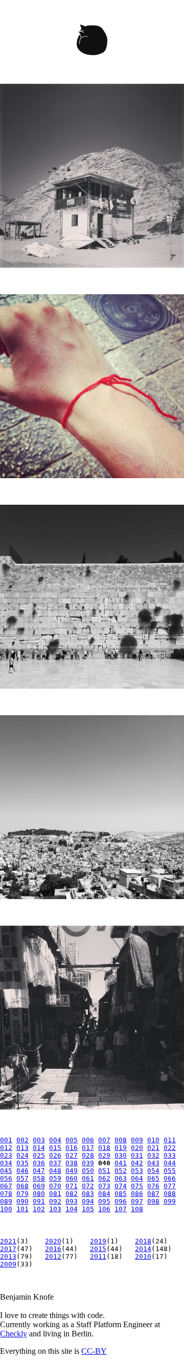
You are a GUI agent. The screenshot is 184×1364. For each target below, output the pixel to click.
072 (88, 1186)
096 (120, 1201)
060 (71, 1178)
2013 (8, 1256)
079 (22, 1193)
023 (6, 1155)
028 (88, 1155)
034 (6, 1163)
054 (153, 1170)
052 (120, 1170)
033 (170, 1155)
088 (170, 1193)
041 (120, 1163)
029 (104, 1155)
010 (153, 1140)
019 (120, 1147)
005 (71, 1140)
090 (22, 1201)
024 (22, 1155)
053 (137, 1170)
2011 (98, 1256)
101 (22, 1209)
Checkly (13, 1333)
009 (137, 1140)
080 (39, 1193)
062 (104, 1178)
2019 (98, 1241)
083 (88, 1193)
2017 (8, 1249)
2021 (8, 1241)
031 (137, 1155)
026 (55, 1155)
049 (71, 1170)
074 (120, 1186)
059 (55, 1178)
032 (153, 1155)
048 (55, 1170)
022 (170, 1147)
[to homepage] (92, 42)
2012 (53, 1256)
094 (88, 1201)
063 (120, 1178)
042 (137, 1163)
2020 (53, 1241)
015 (55, 1147)
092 (55, 1201)
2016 (53, 1249)
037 (55, 1163)
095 (104, 1201)
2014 (143, 1249)
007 (104, 1140)
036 (39, 1163)
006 (88, 1140)
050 (88, 1170)
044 (170, 1163)
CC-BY (94, 1351)
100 (6, 1209)
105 (88, 1209)
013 (22, 1147)
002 (22, 1140)
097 (137, 1201)
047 (39, 1170)
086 (137, 1193)
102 (39, 1209)
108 (137, 1209)
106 (104, 1209)
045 (6, 1170)
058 (39, 1178)
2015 (98, 1249)
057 (22, 1178)
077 (170, 1186)
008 (120, 1140)
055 (170, 1170)
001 (6, 1140)
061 (88, 1178)
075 (137, 1186)
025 (39, 1155)
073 (104, 1186)
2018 (143, 1241)
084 (104, 1193)
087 (153, 1193)
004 (55, 1140)
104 (71, 1209)
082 (71, 1193)
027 (71, 1155)
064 (137, 1178)
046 (22, 1170)
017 (88, 1147)
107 (120, 1209)
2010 (143, 1256)
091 (39, 1201)
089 (6, 1201)
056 (6, 1178)
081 (55, 1193)
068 (22, 1186)
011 (170, 1140)
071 (71, 1186)
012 (6, 1147)
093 (71, 1201)
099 (170, 1201)
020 (137, 1147)
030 (120, 1155)
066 (170, 1178)
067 (6, 1186)
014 (39, 1147)
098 (153, 1201)
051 (104, 1170)
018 (104, 1147)
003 (39, 1140)
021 (153, 1147)
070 (55, 1186)
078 (6, 1193)
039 (88, 1163)
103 (55, 1209)
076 (153, 1186)
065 (153, 1178)
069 (39, 1186)
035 (22, 1163)
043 (153, 1163)
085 (120, 1193)
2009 (8, 1264)
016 (71, 1147)
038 (71, 1163)
